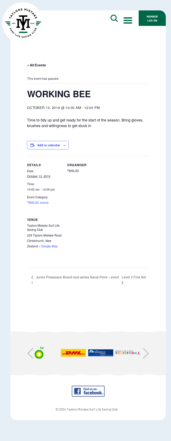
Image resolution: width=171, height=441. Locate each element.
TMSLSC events (38, 202)
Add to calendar (48, 145)
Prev (30, 353)
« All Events (36, 65)
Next (146, 353)
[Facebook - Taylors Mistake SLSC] (88, 396)
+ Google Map (48, 246)
